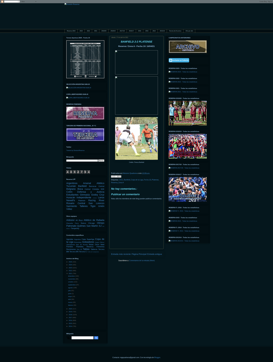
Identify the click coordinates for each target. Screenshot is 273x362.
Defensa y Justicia (90, 191)
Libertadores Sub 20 (74, 244)
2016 (139, 31)
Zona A (121, 182)
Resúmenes (71, 249)
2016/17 (131, 31)
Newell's (70, 200)
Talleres (84, 206)
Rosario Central (75, 203)
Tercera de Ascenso (175, 31)
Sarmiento (71, 206)
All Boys (79, 220)
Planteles (79, 247)
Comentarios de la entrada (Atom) (142, 260)
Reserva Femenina (95, 247)
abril (69, 299)
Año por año (189, 31)
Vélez (69, 209)
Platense (155, 180)
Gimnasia (85, 194)
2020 (71, 309)
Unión (101, 206)
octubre (71, 282)
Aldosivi (70, 220)
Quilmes (81, 226)
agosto (70, 288)
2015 (146, 31)
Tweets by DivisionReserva (75, 150)
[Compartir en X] (116, 176)
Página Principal (139, 254)
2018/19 (113, 31)
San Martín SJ (94, 226)
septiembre (72, 285)
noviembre (72, 279)
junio (70, 293)
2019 (71, 312)
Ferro (77, 223)
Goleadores (88, 242)
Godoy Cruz (97, 194)
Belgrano (71, 189)
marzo (70, 302)
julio (69, 290)
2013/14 (162, 31)
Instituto (95, 197)
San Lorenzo (96, 203)
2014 (154, 31)
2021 (95, 31)
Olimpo (100, 223)
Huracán (70, 197)
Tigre (92, 206)
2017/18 (122, 31)
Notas (91, 245)
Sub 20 (79, 249)
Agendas (69, 239)
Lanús (101, 197)
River (101, 200)
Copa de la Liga (137, 180)
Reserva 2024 (71, 31)
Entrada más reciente (121, 254)
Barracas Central (96, 186)
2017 (71, 317)
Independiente (84, 197)
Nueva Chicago (88, 223)
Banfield (127, 180)
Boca (80, 189)
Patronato (71, 226)
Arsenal (87, 183)
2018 (71, 314)
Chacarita (69, 223)
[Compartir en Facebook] (118, 176)
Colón (69, 191)
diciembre (71, 276)
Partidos (69, 247)
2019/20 (103, 31)
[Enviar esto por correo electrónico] (112, 176)
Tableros (94, 249)
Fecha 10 (147, 180)
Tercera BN (74, 252)
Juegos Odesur (99, 242)
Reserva (114, 182)
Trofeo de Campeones (93, 251)
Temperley (75, 228)
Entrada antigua (154, 254)
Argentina (77, 239)
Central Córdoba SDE (94, 189)
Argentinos (71, 183)
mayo (70, 296)
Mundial (85, 244)
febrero (70, 305)
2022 (88, 31)
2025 (71, 262)
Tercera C (83, 252)
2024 (71, 265)
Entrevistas (77, 242)
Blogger (157, 357)
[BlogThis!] (114, 176)
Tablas (86, 249)
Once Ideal (99, 245)
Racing (92, 200)
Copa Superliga (88, 239)
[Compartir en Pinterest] (120, 176)
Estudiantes (72, 194)
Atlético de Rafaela (94, 220)
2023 (81, 31)
